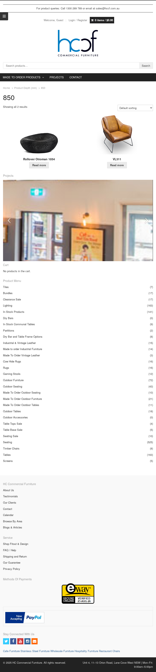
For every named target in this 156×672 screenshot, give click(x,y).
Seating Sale (10, 436)
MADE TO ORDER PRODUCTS (21, 77)
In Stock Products (13, 312)
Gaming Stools (12, 374)
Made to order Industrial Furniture (22, 349)
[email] (34, 641)
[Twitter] (6, 641)
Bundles (8, 293)
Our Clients (9, 502)
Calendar (8, 515)
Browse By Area (12, 521)
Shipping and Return (15, 556)
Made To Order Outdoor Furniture (22, 399)
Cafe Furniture (12, 651)
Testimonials (10, 496)
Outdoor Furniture (13, 380)
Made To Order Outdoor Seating (21, 392)
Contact (7, 509)
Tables (7, 455)
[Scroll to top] (148, 666)
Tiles (6, 287)
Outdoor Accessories (15, 417)
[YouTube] (20, 641)
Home (6, 87)
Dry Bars (8, 318)
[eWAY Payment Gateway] (78, 602)
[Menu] (4, 16)
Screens (8, 461)
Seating (7, 442)
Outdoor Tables (12, 411)
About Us (8, 490)
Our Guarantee (11, 562)
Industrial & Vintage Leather (19, 343)
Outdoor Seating (12, 386)
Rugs (6, 368)
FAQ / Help (9, 550)
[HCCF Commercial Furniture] (78, 43)
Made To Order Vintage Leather (21, 355)
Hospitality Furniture (87, 651)
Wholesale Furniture (62, 651)
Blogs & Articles (12, 527)
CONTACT (75, 77)
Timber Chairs (11, 448)
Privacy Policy (11, 569)
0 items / (104, 20)
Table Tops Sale (12, 423)
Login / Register (78, 20)
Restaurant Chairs (109, 651)
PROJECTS (57, 77)
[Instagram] (27, 641)
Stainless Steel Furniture (35, 651)
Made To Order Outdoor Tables (21, 405)
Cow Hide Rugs (12, 361)
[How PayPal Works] (24, 622)
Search (146, 66)
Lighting (7, 305)
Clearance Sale (12, 299)
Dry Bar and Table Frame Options (22, 336)
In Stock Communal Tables (19, 324)
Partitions (8, 330)
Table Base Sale (12, 430)
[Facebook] (13, 641)
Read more (39, 165)
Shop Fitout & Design (15, 544)
